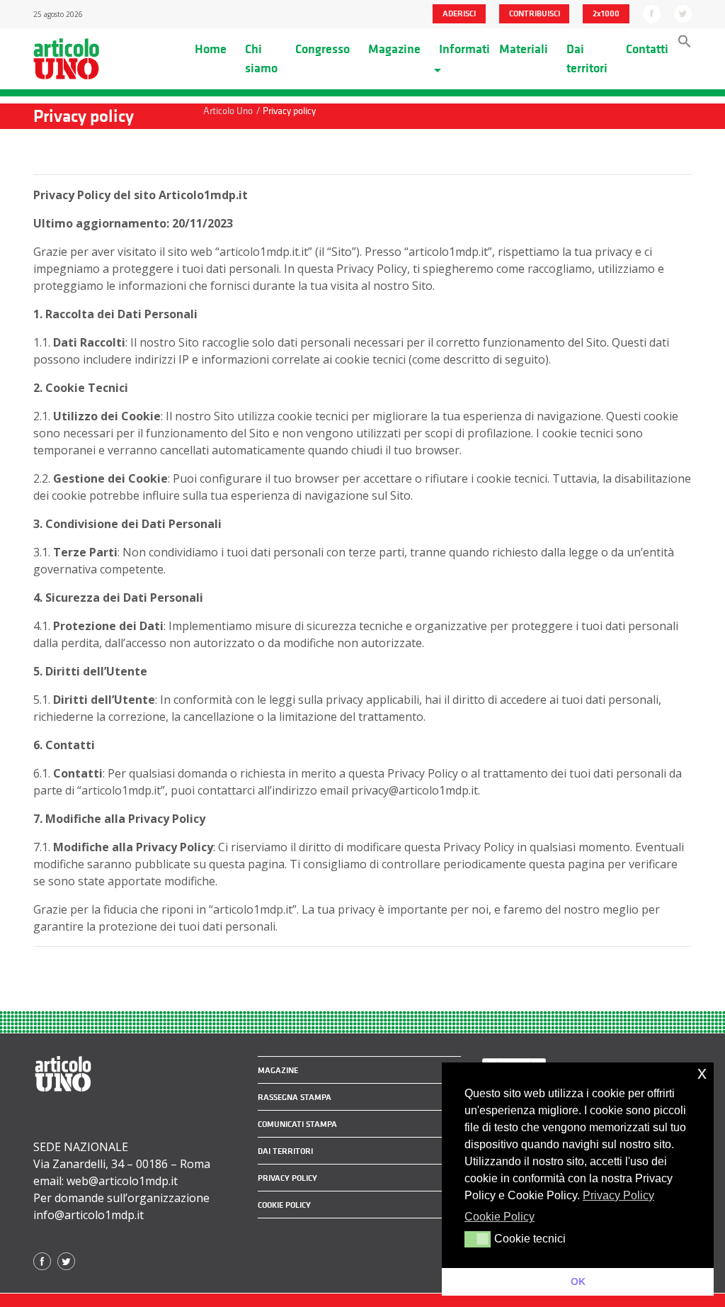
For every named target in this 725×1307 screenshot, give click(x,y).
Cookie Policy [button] (499, 1217)
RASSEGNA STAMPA (294, 1097)
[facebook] (652, 13)
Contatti (647, 48)
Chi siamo (261, 58)
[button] (685, 44)
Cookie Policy (284, 1205)
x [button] (702, 1072)
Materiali (523, 48)
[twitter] (683, 13)
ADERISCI (459, 13)
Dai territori (586, 58)
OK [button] (578, 1281)
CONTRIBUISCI (534, 13)
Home (211, 48)
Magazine (394, 48)
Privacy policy (287, 1178)
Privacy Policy (618, 1195)
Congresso (322, 48)
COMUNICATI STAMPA (297, 1124)
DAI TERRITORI (285, 1151)
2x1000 (606, 13)
